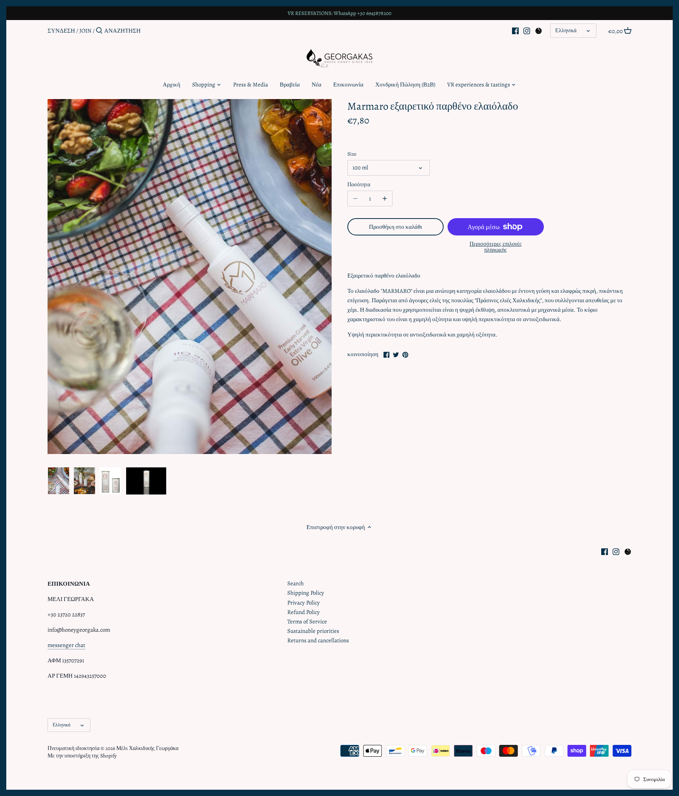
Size (351, 154)
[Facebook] (515, 30)
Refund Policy (303, 612)
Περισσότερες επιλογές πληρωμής (496, 247)
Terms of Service (307, 621)
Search (295, 583)
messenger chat (66, 645)
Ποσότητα (358, 185)
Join (85, 31)
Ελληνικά (565, 30)
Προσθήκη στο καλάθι (395, 227)
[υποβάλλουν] (99, 31)
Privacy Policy (303, 603)
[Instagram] (526, 30)
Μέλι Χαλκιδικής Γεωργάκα (147, 748)
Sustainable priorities (313, 631)
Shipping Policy (305, 593)
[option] (59, 481)
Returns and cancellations (318, 640)
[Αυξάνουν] (384, 198)
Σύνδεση (61, 31)
